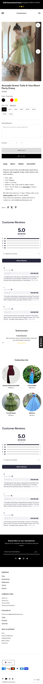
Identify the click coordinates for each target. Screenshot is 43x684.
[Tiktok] (27, 559)
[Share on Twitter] (12, 207)
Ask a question (31, 163)
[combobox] (39, 254)
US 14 (4, 114)
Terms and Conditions (8, 605)
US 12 (33, 109)
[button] (20, 238)
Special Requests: (7, 123)
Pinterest (4, 620)
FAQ (3, 633)
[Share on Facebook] (8, 207)
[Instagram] (23, 559)
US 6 (15, 109)
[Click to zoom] (38, 25)
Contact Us (5, 600)
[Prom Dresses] (32, 374)
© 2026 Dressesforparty (8, 682)
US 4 (9, 109)
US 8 (21, 109)
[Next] (38, 51)
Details (5, 164)
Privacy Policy (6, 603)
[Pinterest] (15, 559)
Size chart (13, 105)
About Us (4, 598)
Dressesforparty (21, 13)
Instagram (5, 623)
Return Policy (6, 640)
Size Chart (5, 643)
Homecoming (6, 579)
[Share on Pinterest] (15, 207)
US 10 (27, 109)
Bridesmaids (5, 582)
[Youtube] (20, 559)
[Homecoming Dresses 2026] (11, 374)
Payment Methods (7, 635)
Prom (3, 576)
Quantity (4, 143)
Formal (4, 585)
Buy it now (21, 156)
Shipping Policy (6, 638)
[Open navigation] (7, 13)
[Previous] (5, 51)
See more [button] (35, 280)
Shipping (21, 163)
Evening (4, 588)
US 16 (10, 114)
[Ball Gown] (32, 402)
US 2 (4, 109)
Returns (12, 163)
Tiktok (3, 617)
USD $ (10, 662)
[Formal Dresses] (11, 402)
